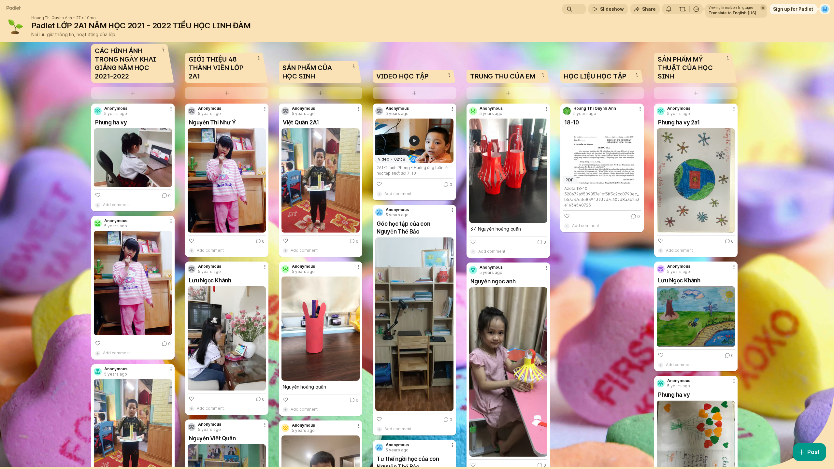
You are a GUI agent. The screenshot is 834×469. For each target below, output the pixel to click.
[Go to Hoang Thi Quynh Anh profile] (567, 111)
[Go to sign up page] (825, 9)
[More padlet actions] (696, 9)
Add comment (116, 204)
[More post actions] (171, 109)
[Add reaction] (98, 195)
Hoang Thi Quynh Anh (51, 18)
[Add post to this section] (133, 93)
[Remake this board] (682, 9)
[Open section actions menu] (163, 49)
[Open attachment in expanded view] (133, 157)
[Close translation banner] (763, 7)
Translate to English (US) (732, 12)
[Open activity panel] (668, 9)
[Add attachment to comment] (97, 204)
